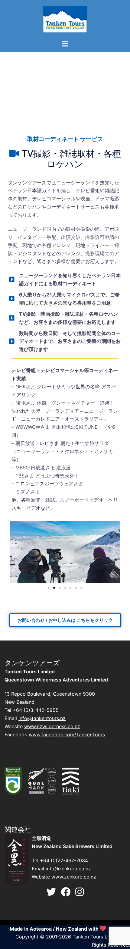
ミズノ (22, 492)
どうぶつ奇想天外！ (57, 476)
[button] (16, 552)
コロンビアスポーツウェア (44, 484)
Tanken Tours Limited (97, 937)
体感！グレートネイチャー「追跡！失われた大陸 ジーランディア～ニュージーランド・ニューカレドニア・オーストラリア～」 (64, 411)
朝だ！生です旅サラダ (84, 443)
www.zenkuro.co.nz (73, 877)
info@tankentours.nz (42, 718)
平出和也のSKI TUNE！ (76, 427)
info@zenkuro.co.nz (68, 869)
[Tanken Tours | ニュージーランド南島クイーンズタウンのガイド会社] (65, 19)
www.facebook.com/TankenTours (67, 734)
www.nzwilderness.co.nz (52, 726)
